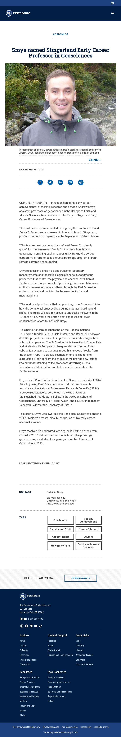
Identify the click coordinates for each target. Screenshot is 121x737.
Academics (60, 34)
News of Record (88, 529)
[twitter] (50, 183)
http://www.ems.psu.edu (60, 503)
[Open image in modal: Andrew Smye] (60, 104)
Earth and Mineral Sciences (89, 546)
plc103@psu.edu (56, 497)
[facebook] (40, 183)
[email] (70, 183)
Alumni (88, 536)
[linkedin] (60, 183)
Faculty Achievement (88, 520)
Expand (94, 159)
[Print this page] (81, 182)
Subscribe (79, 578)
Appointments (61, 536)
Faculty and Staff (60, 529)
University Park (60, 545)
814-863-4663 (67, 500)
